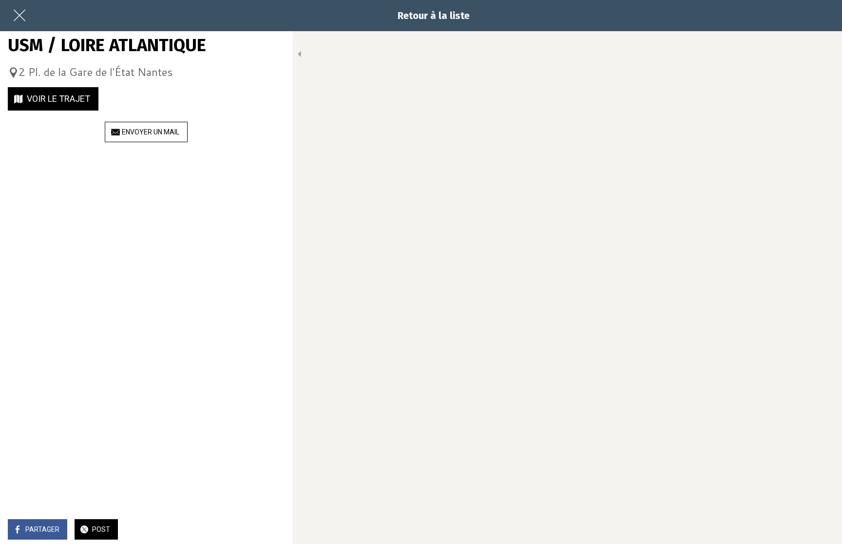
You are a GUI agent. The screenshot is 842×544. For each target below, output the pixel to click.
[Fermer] (19, 15)
